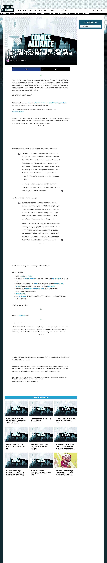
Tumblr (30, 276)
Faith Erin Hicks (22, 377)
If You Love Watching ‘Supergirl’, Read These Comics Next (41, 473)
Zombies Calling (31, 378)
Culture (20, 381)
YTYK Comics (61, 13)
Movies (67, 10)
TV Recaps (23, 13)
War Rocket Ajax (35, 381)
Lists (37, 13)
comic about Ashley (34, 288)
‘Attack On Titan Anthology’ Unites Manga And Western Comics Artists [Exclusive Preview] (64, 473)
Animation (30, 13)
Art (36, 10)
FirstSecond (44, 377)
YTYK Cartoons (51, 13)
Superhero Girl (51, 286)
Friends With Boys (51, 377)
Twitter (23, 276)
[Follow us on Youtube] (97, 11)
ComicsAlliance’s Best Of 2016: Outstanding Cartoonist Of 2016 (66, 421)
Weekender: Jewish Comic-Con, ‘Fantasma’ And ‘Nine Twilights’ (39, 447)
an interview (22, 296)
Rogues (68, 13)
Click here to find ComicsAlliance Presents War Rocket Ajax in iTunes (47, 103)
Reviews (16, 13)
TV (61, 10)
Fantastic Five (75, 13)
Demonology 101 (56, 278)
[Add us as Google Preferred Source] (93, 11)
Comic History (85, 13)
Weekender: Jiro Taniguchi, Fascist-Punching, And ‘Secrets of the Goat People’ (16, 421)
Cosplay (10, 13)
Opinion (19, 10)
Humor (30, 10)
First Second (37, 377)
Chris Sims (12, 60)
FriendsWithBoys (60, 377)
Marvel (53, 10)
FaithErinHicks (30, 377)
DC (58, 10)
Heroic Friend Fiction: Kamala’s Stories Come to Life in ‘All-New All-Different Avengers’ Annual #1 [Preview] (65, 447)
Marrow (36, 283)
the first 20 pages (30, 278)
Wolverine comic (58, 283)
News (24, 10)
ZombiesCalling (39, 378)
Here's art (18, 286)
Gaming (46, 10)
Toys (40, 10)
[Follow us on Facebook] (101, 11)
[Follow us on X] (105, 11)
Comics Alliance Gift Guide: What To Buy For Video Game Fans (15, 447)
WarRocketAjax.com (18, 111)
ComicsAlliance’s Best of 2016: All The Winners (41, 420)
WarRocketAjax (22, 378)
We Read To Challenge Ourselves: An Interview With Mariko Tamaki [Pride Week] (15, 473)
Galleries (43, 13)
